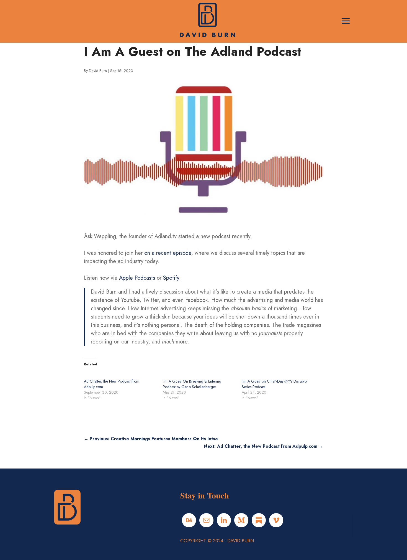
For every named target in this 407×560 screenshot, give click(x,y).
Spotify (171, 278)
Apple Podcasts (137, 278)
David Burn (98, 70)
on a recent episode (167, 253)
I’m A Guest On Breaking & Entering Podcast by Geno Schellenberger (192, 384)
